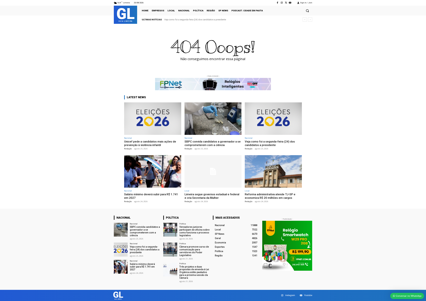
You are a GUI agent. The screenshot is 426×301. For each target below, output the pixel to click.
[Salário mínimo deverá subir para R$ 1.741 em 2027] (152, 171)
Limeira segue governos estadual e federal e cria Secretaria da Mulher (212, 196)
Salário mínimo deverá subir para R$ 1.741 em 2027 (142, 267)
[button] (307, 10)
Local (187, 191)
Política (182, 224)
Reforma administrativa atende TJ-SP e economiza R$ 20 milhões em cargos (270, 196)
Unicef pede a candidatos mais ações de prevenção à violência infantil (150, 143)
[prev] (305, 19)
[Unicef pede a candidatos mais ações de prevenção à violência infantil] (152, 118)
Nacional (128, 138)
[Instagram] (282, 3)
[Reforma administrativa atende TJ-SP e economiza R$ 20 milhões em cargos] (273, 171)
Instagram (290, 295)
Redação (128, 148)
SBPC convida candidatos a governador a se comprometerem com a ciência (213, 143)
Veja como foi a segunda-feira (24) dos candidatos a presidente (195, 19)
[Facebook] (277, 3)
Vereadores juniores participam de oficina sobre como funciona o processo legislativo (194, 231)
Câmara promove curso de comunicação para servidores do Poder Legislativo (194, 250)
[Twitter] (286, 3)
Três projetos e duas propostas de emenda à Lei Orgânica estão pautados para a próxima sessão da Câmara (194, 272)
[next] (310, 19)
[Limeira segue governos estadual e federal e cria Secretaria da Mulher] (213, 171)
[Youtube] (290, 3)
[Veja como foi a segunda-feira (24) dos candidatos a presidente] (273, 118)
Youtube (308, 295)
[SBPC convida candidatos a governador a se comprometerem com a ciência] (213, 118)
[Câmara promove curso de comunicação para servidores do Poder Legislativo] (170, 249)
